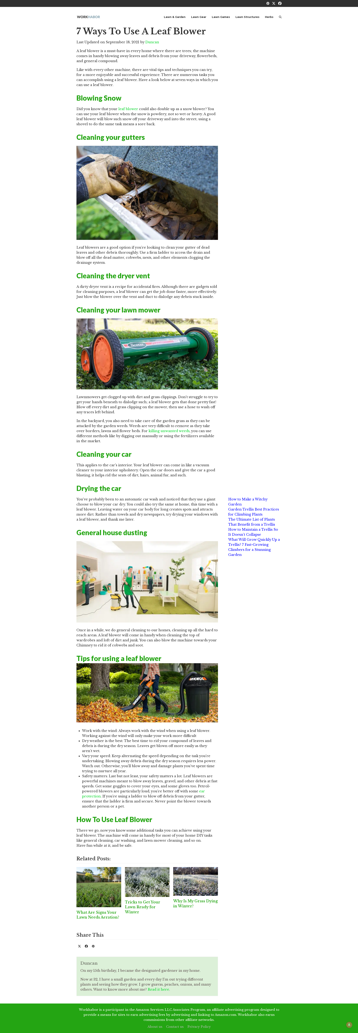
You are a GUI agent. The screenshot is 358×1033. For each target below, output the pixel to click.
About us (154, 1027)
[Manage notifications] (349, 1025)
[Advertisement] (255, 83)
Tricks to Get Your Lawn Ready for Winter (142, 907)
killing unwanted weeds (169, 431)
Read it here (158, 989)
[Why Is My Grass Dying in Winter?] (195, 881)
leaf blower (128, 109)
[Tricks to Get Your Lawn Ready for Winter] (147, 882)
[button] (280, 16)
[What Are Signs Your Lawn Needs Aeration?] (98, 887)
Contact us (175, 1027)
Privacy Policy (199, 1027)
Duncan (152, 42)
